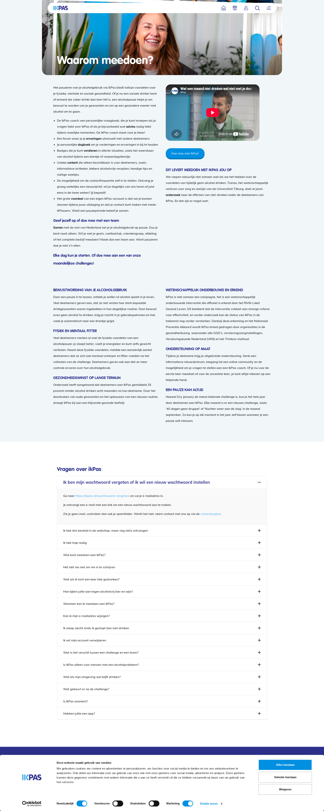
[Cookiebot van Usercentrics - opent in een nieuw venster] (31, 803)
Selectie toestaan (285, 777)
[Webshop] (234, 8)
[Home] (223, 8)
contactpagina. (211, 514)
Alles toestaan (285, 764)
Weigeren (285, 789)
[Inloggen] (246, 8)
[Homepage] (60, 8)
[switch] (117, 803)
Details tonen (209, 803)
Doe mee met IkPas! (185, 153)
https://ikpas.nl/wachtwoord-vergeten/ (102, 496)
